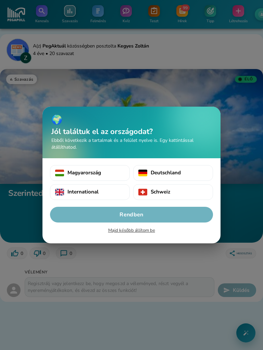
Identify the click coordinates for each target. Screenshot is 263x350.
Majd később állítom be (131, 230)
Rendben (131, 214)
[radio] (90, 173)
